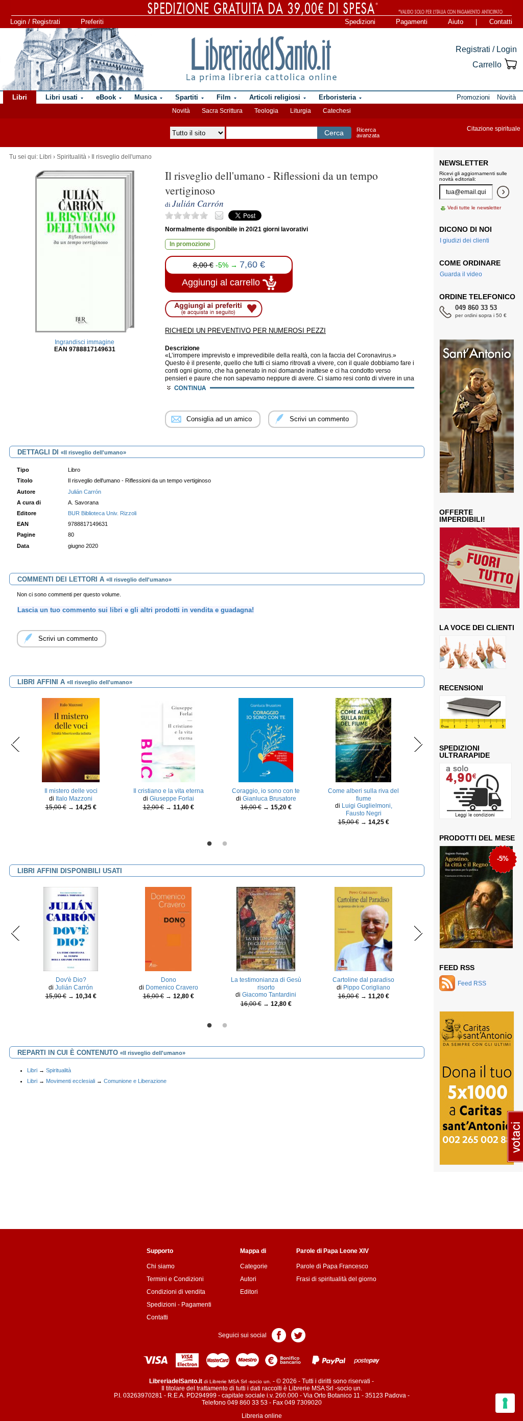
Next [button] (418, 744)
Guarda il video (461, 274)
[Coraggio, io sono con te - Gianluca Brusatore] (266, 739)
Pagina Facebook (279, 1334)
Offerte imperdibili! (462, 515)
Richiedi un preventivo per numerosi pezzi (245, 330)
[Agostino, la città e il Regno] (476, 896)
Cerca (334, 133)
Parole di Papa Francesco (332, 1266)
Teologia (266, 110)
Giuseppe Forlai (172, 798)
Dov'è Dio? (71, 979)
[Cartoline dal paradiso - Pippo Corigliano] (363, 928)
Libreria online (262, 1415)
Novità (181, 110)
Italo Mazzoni (74, 798)
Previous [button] (15, 744)
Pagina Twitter (298, 1334)
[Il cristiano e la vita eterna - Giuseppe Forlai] (168, 739)
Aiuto (455, 22)
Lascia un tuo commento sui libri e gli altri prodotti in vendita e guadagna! (135, 610)
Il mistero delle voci (71, 790)
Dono (168, 979)
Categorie (254, 1266)
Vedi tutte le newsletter (474, 207)
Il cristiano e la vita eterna (168, 790)
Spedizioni (360, 22)
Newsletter (463, 163)
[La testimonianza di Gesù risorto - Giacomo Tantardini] (266, 928)
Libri (45, 156)
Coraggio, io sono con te (266, 790)
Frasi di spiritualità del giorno (336, 1279)
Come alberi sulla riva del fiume (363, 794)
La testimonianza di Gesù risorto (266, 983)
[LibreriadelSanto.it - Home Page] (261, 59)
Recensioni (461, 688)
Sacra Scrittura (222, 110)
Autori (248, 1279)
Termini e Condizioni (175, 1279)
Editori (249, 1291)
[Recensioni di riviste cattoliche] (472, 711)
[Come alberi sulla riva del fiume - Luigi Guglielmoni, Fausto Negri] (364, 739)
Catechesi (337, 110)
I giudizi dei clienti (464, 240)
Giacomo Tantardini (269, 994)
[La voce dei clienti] (472, 651)
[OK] (503, 192)
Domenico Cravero (172, 987)
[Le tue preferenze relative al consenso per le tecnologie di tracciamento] (505, 1403)
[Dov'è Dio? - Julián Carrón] (70, 928)
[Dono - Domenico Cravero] (168, 928)
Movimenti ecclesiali (70, 1081)
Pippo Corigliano (366, 987)
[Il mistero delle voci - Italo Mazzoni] (71, 739)
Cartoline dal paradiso (363, 979)
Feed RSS (456, 968)
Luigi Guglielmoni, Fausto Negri (367, 809)
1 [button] (209, 844)
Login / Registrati (35, 22)
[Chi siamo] (72, 59)
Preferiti (92, 22)
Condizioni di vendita (176, 1291)
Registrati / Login (486, 49)
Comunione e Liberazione (135, 1081)
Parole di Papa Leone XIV (332, 1251)
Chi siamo (161, 1266)
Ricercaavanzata (367, 132)
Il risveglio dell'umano (121, 156)
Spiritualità (71, 156)
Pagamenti (411, 22)
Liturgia (300, 110)
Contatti (500, 22)
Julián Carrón (74, 987)
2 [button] (225, 844)
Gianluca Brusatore (269, 798)
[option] (71, 757)
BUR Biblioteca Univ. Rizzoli (102, 513)
